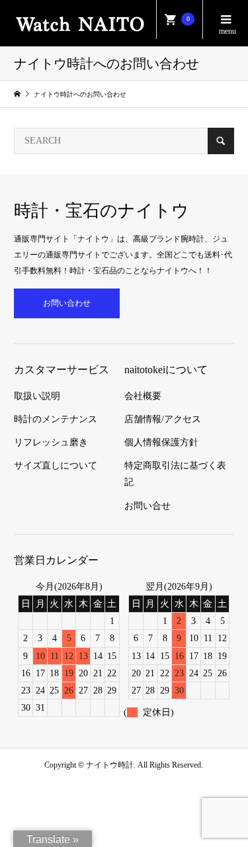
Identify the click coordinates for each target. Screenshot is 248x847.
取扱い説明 (37, 396)
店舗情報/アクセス (162, 419)
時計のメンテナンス (55, 419)
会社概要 (142, 396)
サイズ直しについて (55, 465)
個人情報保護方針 (161, 442)
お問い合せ (147, 506)
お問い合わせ (67, 303)
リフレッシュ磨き (51, 442)
